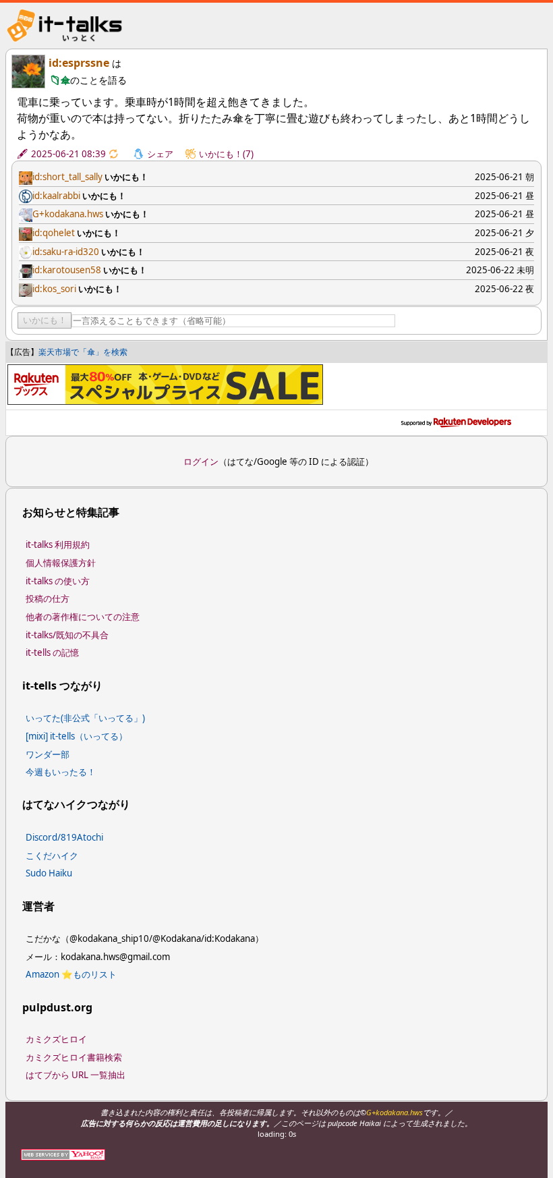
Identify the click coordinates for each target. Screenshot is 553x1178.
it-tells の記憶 (52, 652)
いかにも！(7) (226, 154)
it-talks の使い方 (58, 581)
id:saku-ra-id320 (65, 252)
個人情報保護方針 (61, 563)
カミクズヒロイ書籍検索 (74, 1057)
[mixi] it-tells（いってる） (76, 736)
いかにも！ (45, 320)
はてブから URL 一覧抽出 (75, 1075)
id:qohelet (53, 233)
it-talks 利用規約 (58, 544)
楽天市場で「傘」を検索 (82, 352)
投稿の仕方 (47, 598)
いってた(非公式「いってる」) (85, 718)
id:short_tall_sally (67, 177)
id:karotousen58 (66, 270)
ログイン (201, 461)
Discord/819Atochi (64, 837)
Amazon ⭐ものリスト (71, 974)
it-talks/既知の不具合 (67, 635)
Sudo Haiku (49, 873)
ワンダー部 (47, 754)
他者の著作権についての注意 (83, 617)
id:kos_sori (54, 289)
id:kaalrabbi (56, 196)
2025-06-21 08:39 (68, 154)
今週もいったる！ (61, 772)
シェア (160, 154)
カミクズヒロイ (56, 1039)
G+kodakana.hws (67, 214)
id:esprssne (79, 62)
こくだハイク (52, 855)
